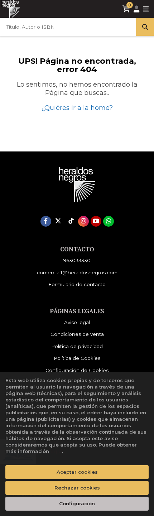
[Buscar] (145, 27)
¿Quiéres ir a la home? (77, 108)
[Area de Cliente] (136, 9)
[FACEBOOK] (45, 221)
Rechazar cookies (77, 488)
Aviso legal (77, 322)
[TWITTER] (58, 221)
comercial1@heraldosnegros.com (77, 272)
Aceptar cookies (77, 472)
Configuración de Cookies (77, 370)
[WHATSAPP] (108, 221)
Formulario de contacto (77, 284)
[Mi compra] (126, 9)
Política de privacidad (77, 346)
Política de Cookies (77, 358)
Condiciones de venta (77, 334)
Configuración (77, 503)
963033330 (77, 260)
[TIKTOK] (71, 221)
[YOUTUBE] (96, 221)
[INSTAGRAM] (83, 221)
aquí (56, 451)
